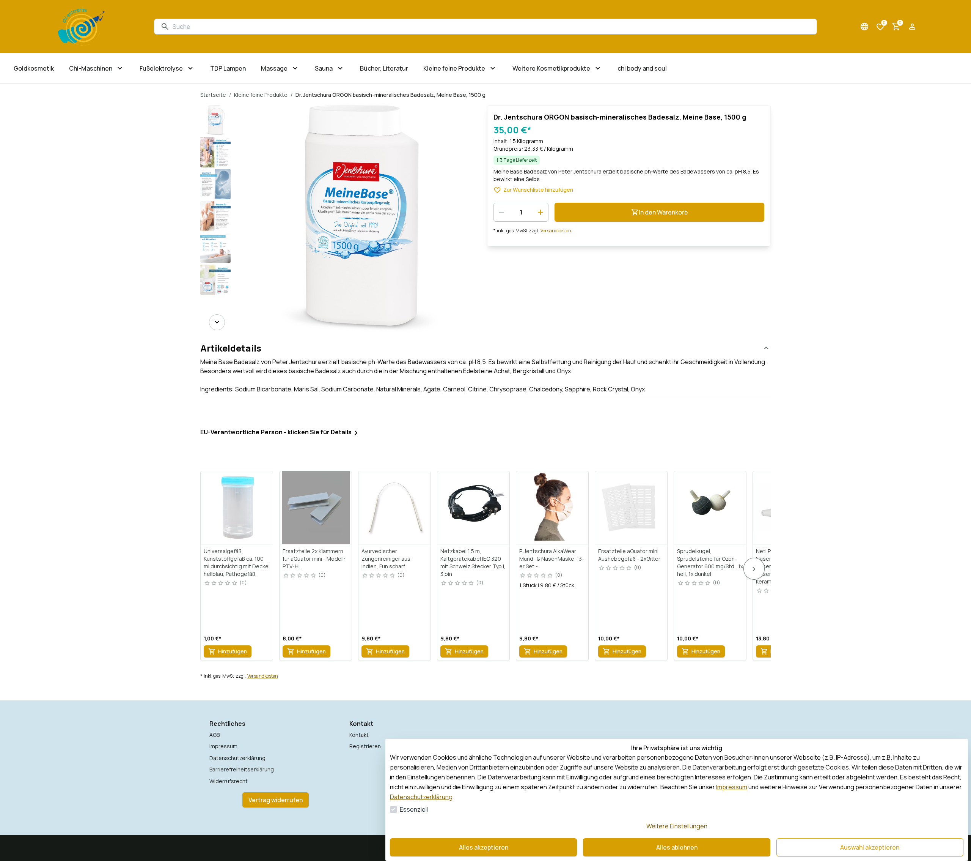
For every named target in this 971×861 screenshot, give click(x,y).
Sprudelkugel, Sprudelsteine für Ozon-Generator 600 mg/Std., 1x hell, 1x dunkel (710, 562)
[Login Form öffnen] (912, 26)
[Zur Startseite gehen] (81, 27)
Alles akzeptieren (483, 847)
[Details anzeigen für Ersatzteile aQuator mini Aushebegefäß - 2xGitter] (631, 507)
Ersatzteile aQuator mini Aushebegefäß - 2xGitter (629, 554)
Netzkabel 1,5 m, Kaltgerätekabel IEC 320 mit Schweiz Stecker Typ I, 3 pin (473, 562)
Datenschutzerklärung (421, 797)
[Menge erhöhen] (540, 212)
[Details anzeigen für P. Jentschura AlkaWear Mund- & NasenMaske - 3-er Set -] (552, 507)
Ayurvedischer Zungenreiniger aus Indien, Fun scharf (385, 558)
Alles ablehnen (677, 847)
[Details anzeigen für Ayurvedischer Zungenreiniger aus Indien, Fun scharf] (394, 507)
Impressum (731, 787)
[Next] (217, 322)
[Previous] (217, 115)
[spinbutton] (521, 212)
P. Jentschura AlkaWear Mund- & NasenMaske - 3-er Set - (551, 558)
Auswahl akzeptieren (869, 847)
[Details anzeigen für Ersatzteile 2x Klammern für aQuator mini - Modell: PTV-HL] (316, 507)
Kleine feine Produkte (261, 94)
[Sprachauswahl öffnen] (864, 26)
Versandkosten (555, 231)
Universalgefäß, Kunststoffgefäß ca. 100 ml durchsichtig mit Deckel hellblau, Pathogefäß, (237, 562)
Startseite (213, 94)
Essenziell (414, 809)
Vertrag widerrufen (275, 800)
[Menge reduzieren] (501, 212)
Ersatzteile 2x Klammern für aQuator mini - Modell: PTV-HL (314, 558)
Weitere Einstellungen (676, 826)
